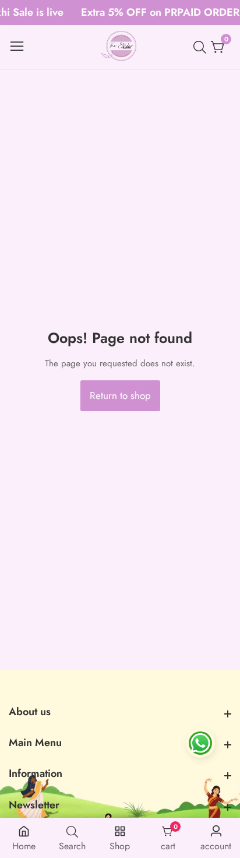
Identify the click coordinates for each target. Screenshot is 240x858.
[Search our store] (202, 47)
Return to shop (120, 395)
